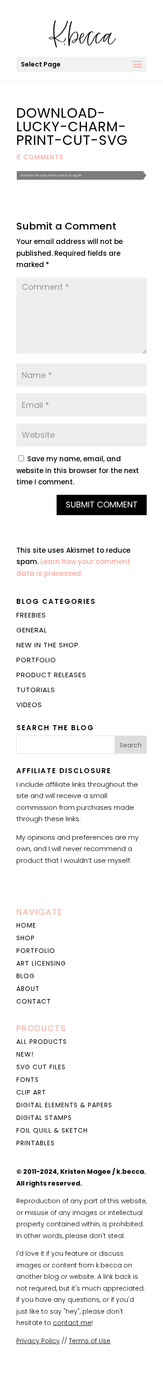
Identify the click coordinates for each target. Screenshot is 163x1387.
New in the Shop (47, 645)
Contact (33, 1001)
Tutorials (35, 689)
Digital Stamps (44, 1117)
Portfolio (36, 660)
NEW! (25, 1054)
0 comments (39, 157)
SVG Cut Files (41, 1066)
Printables (35, 1143)
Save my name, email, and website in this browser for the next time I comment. (77, 470)
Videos (29, 704)
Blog (25, 975)
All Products (41, 1041)
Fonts (27, 1079)
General (31, 630)
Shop (25, 937)
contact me (72, 1322)
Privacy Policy (38, 1340)
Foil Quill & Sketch (52, 1130)
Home (26, 925)
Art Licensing (41, 963)
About (28, 988)
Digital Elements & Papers (64, 1105)
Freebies (31, 615)
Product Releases (51, 674)
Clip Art (31, 1092)
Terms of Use (89, 1340)
